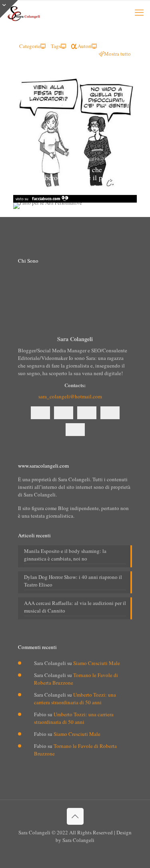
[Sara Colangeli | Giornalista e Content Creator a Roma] (23, 12)
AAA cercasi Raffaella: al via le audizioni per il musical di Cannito (75, 606)
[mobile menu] (139, 12)
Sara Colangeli (48, 158)
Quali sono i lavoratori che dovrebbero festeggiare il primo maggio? (70, 177)
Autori (85, 46)
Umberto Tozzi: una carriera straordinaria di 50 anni (75, 698)
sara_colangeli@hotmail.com (70, 396)
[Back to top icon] (75, 816)
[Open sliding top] (9, 9)
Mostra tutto (117, 53)
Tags (56, 46)
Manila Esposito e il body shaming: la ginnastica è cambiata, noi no (65, 554)
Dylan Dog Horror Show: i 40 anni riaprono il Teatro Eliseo (73, 580)
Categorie (29, 46)
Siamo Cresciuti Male (96, 663)
